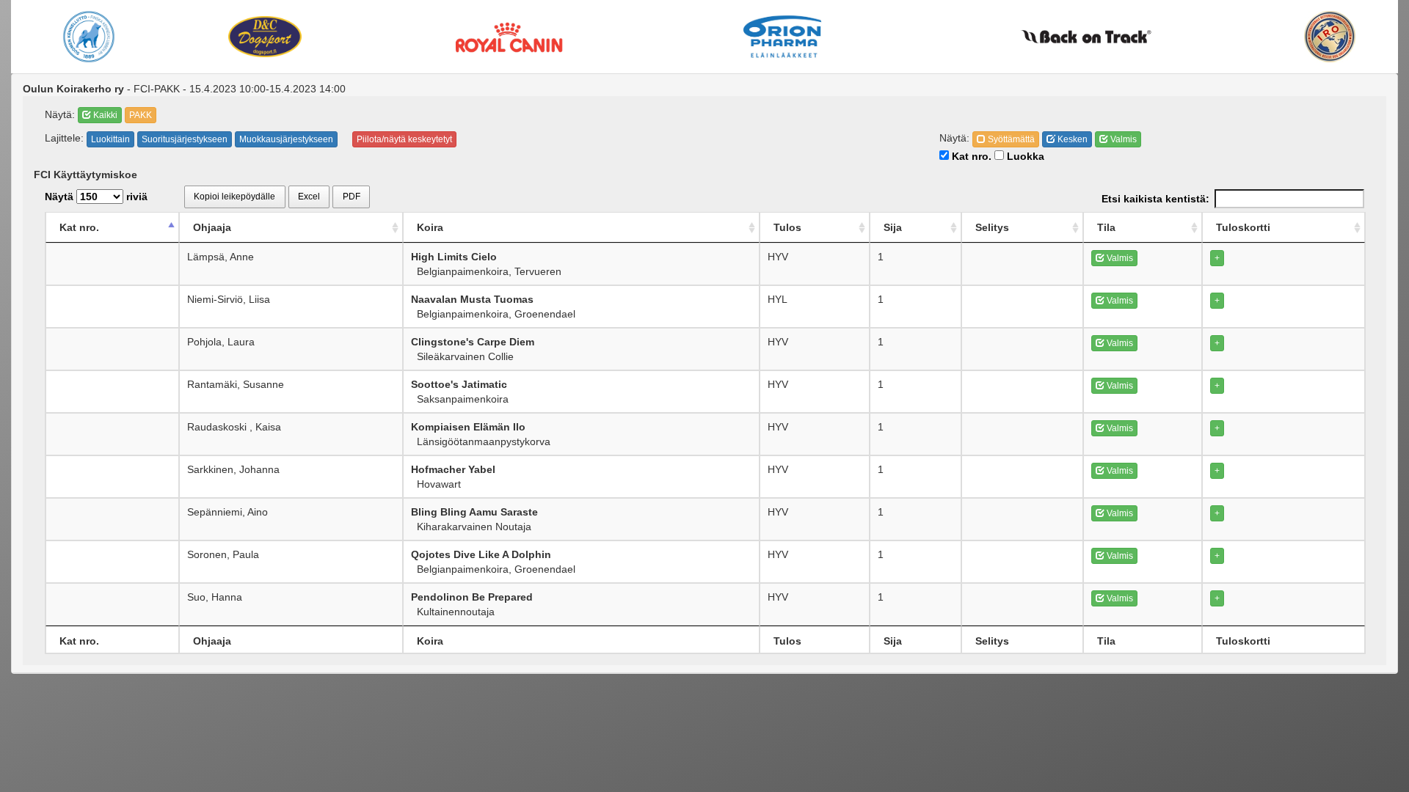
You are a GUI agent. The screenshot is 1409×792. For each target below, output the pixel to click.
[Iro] (1329, 37)
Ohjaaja (212, 227)
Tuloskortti (1243, 227)
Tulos (787, 227)
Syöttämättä (1010, 139)
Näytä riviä (96, 196)
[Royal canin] (509, 36)
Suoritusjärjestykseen (184, 139)
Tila (1106, 227)
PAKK (140, 115)
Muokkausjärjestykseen (286, 139)
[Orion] (782, 36)
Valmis (1122, 139)
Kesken (1071, 139)
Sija (893, 227)
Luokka (1024, 156)
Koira (430, 227)
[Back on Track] (1085, 37)
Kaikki (104, 115)
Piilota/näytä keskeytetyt (404, 139)
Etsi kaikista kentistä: (1155, 199)
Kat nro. (970, 156)
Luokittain (110, 139)
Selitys (992, 227)
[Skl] (89, 36)
